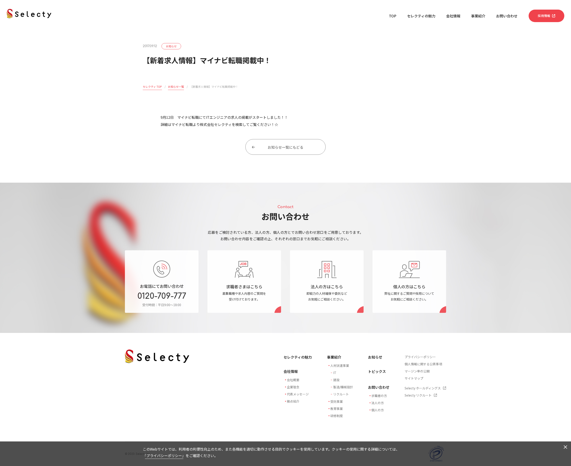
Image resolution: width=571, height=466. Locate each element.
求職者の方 (379, 395)
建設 (336, 379)
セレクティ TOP (152, 86)
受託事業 (336, 401)
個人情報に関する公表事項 (423, 364)
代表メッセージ (298, 394)
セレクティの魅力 (421, 16)
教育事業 (336, 408)
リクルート (341, 394)
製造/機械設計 (343, 387)
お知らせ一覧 (176, 86)
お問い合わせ (506, 16)
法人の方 (377, 402)
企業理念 (293, 387)
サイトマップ (414, 378)
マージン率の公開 (417, 371)
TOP (392, 16)
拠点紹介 (293, 401)
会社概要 (293, 379)
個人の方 (377, 410)
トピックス (377, 371)
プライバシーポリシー (164, 455)
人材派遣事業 (339, 365)
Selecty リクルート (418, 395)
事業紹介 (478, 16)
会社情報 (453, 16)
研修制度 (336, 415)
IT (334, 372)
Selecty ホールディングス (423, 388)
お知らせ (375, 357)
